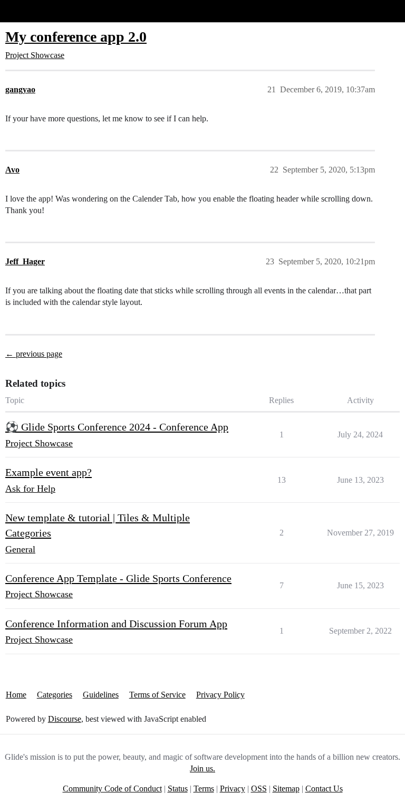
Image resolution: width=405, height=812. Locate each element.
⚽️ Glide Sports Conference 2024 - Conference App (116, 427)
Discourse (64, 718)
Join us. (202, 768)
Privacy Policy (220, 694)
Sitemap (286, 788)
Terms (204, 788)
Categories (54, 694)
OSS (259, 788)
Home (16, 694)
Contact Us (324, 788)
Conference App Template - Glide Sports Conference (118, 578)
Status (178, 788)
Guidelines (101, 694)
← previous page (33, 353)
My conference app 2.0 (76, 36)
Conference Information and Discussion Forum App (116, 623)
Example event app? (48, 472)
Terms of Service (157, 694)
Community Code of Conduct (112, 788)
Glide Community (35, 10)
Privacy (232, 788)
